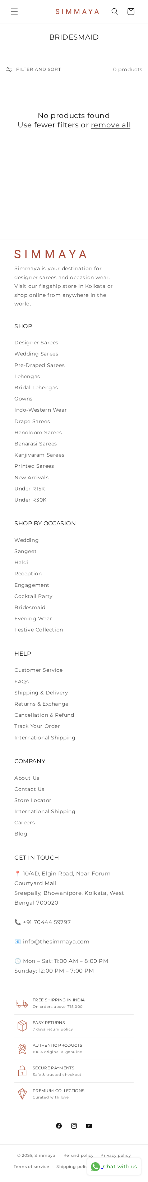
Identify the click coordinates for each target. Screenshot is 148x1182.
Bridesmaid (30, 607)
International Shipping (44, 737)
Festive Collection (38, 629)
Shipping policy (73, 1166)
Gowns (23, 398)
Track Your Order (37, 726)
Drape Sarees (32, 421)
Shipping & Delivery (41, 692)
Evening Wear (33, 618)
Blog (20, 833)
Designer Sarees (36, 342)
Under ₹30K (30, 500)
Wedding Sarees (36, 353)
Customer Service (38, 670)
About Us (27, 778)
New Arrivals (31, 477)
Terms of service (31, 1166)
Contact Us (29, 789)
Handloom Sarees (38, 432)
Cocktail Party (33, 596)
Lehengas (27, 376)
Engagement (32, 585)
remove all (110, 125)
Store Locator (33, 800)
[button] (14, 11)
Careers (24, 822)
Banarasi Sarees (35, 443)
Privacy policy (116, 1155)
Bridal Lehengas (36, 387)
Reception (28, 573)
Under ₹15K (29, 488)
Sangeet (25, 551)
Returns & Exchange (41, 704)
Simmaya (44, 1155)
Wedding (26, 540)
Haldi (21, 562)
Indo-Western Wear (40, 410)
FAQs (21, 681)
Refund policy (79, 1155)
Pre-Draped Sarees (39, 365)
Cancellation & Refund (44, 715)
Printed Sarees (34, 466)
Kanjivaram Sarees (39, 455)
